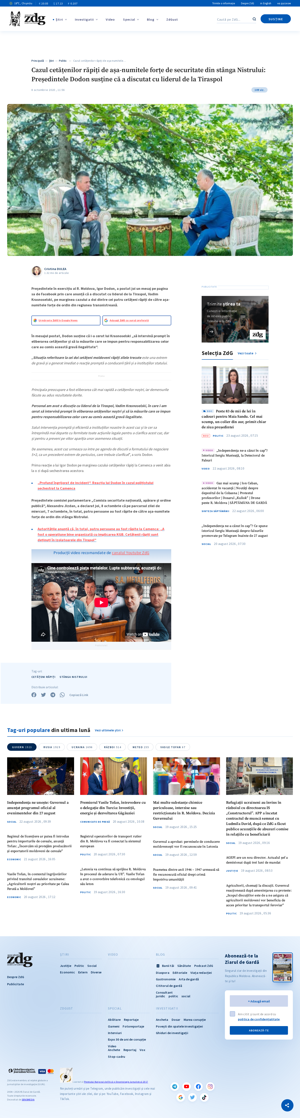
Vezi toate (246, 353)
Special (129, 19)
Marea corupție (195, 1020)
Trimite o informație (223, 3)
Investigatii (84, 19)
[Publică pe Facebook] (33, 694)
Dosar (176, 1020)
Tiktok (204, 1097)
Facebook (198, 1086)
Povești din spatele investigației (179, 1026)
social (185, 996)
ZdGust (172, 19)
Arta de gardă (189, 979)
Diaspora (162, 973)
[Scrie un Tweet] (43, 694)
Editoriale (180, 973)
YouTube (186, 1086)
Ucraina (82, 747)
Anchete (114, 1050)
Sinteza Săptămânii (215, 511)
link (211, 331)
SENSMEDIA (28, 1099)
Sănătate (184, 966)
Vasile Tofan (172, 747)
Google (180, 1097)
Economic (14, 859)
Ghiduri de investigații (172, 1033)
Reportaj (130, 1050)
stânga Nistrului (73, 677)
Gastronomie (166, 979)
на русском (284, 3)
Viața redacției (201, 973)
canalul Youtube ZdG (130, 552)
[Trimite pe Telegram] (52, 694)
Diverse (96, 972)
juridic (160, 996)
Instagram (210, 1086)
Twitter (192, 1097)
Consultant (164, 992)
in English (265, 3)
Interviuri (115, 1033)
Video (110, 19)
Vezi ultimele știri (108, 730)
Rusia (51, 747)
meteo (141, 747)
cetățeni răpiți (43, 677)
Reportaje (131, 1020)
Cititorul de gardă (169, 986)
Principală (37, 60)
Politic (63, 60)
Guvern (22, 747)
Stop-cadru (116, 1056)
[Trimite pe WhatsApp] (62, 694)
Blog (150, 19)
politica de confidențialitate (259, 1019)
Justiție (232, 871)
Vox (142, 1050)
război (112, 747)
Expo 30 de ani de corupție (127, 1039)
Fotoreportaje (133, 1026)
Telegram (174, 1086)
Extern (83, 972)
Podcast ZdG (203, 966)
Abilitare (114, 1020)
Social (206, 544)
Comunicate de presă (95, 822)
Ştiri (59, 19)
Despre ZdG (247, 3)
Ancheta (162, 1020)
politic (173, 996)
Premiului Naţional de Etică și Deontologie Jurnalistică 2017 (116, 1081)
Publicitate (15, 984)
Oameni (113, 1026)
